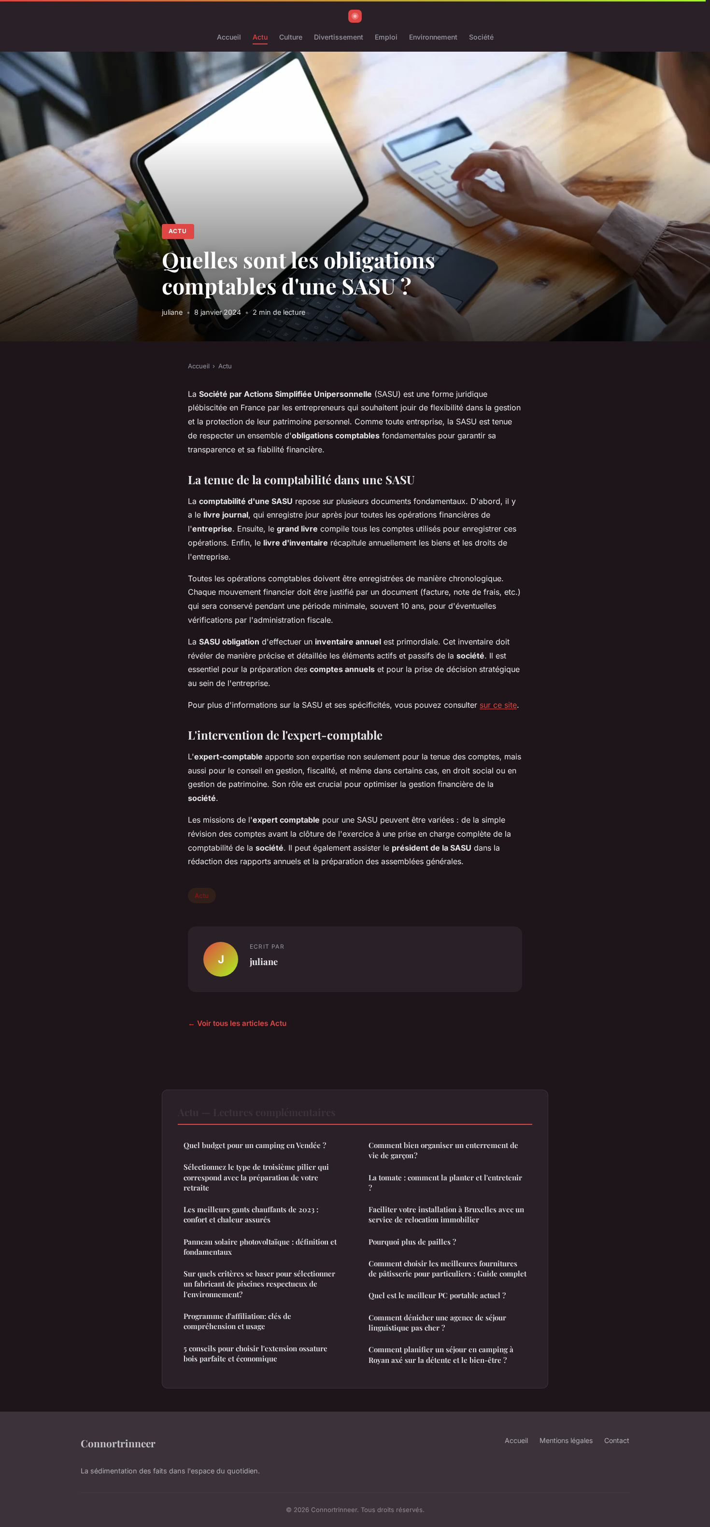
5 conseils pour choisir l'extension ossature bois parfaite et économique (255, 1353)
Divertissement (338, 37)
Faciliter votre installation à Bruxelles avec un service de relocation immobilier (446, 1214)
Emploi (386, 37)
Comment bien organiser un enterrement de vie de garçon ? (443, 1150)
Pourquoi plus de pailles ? (412, 1242)
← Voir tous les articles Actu (237, 1023)
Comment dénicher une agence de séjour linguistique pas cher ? (437, 1322)
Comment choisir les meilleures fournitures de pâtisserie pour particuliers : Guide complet (447, 1268)
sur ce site (498, 705)
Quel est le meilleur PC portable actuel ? (437, 1295)
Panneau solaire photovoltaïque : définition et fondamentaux (260, 1247)
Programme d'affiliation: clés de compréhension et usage (237, 1321)
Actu (260, 37)
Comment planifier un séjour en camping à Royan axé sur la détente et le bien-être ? (441, 1354)
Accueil (229, 37)
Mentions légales (566, 1440)
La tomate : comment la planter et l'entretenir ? (445, 1182)
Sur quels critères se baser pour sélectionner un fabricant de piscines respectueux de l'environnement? (259, 1284)
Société (481, 37)
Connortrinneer (118, 1443)
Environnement (433, 37)
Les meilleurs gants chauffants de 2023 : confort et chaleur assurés (251, 1214)
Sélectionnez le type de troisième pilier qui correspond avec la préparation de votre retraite (256, 1177)
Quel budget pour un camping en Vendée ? (255, 1145)
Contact (616, 1440)
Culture (290, 37)
